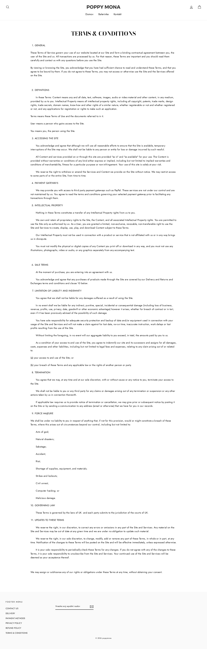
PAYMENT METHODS (15, 618)
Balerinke (103, 14)
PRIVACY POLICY (14, 623)
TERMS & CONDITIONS (17, 633)
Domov (89, 14)
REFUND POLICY (13, 628)
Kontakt (118, 14)
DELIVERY (10, 613)
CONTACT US (12, 608)
